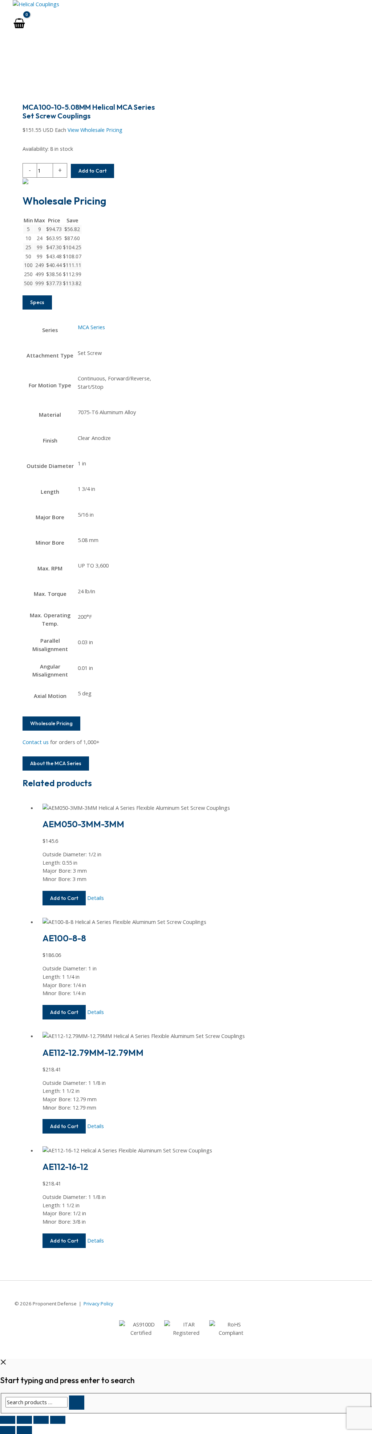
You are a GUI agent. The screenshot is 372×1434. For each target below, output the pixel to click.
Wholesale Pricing (51, 723)
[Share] (41, 1420)
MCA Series (91, 327)
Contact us (36, 742)
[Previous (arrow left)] (7, 1430)
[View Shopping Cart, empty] (19, 24)
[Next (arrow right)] (24, 1430)
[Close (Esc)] (57, 1420)
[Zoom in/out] (7, 1420)
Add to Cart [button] (64, 898)
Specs (37, 302)
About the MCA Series (55, 763)
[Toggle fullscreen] (24, 1420)
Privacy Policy (98, 1303)
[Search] (76, 1402)
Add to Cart (92, 170)
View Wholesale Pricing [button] (95, 129)
